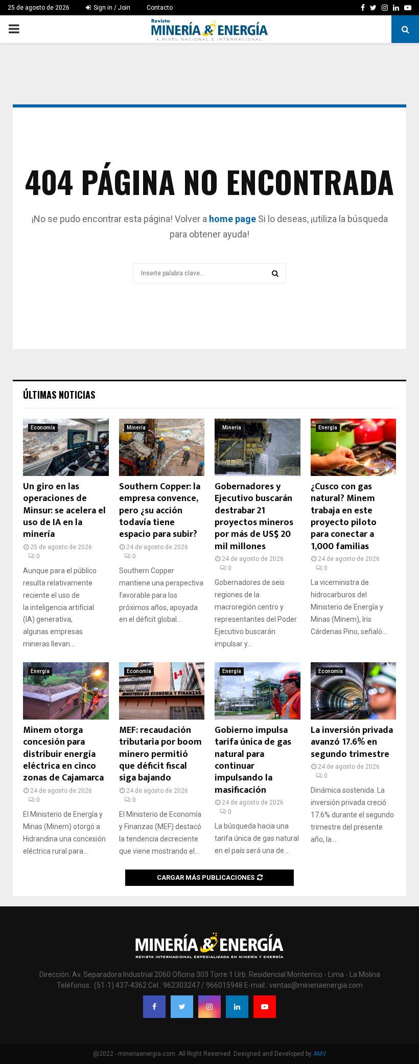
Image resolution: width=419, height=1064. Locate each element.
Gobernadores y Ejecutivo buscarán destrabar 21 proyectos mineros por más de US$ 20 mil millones (254, 516)
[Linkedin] (237, 1006)
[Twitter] (182, 1006)
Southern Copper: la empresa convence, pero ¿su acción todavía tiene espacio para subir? (159, 510)
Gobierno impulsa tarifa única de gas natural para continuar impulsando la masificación (253, 760)
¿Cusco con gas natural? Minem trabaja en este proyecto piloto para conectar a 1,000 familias (344, 516)
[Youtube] (264, 1006)
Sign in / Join (111, 7)
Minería (136, 427)
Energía (327, 427)
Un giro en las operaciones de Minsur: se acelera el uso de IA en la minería (64, 510)
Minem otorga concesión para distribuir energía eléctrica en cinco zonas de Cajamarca (63, 754)
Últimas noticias (59, 394)
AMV (320, 1053)
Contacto (160, 7)
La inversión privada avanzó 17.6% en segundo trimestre (352, 742)
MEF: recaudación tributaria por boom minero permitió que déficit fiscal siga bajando (160, 754)
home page (232, 218)
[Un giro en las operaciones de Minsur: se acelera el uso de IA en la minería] (66, 447)
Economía (43, 427)
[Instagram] (209, 1006)
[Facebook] (154, 1006)
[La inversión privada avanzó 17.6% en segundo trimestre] (354, 691)
